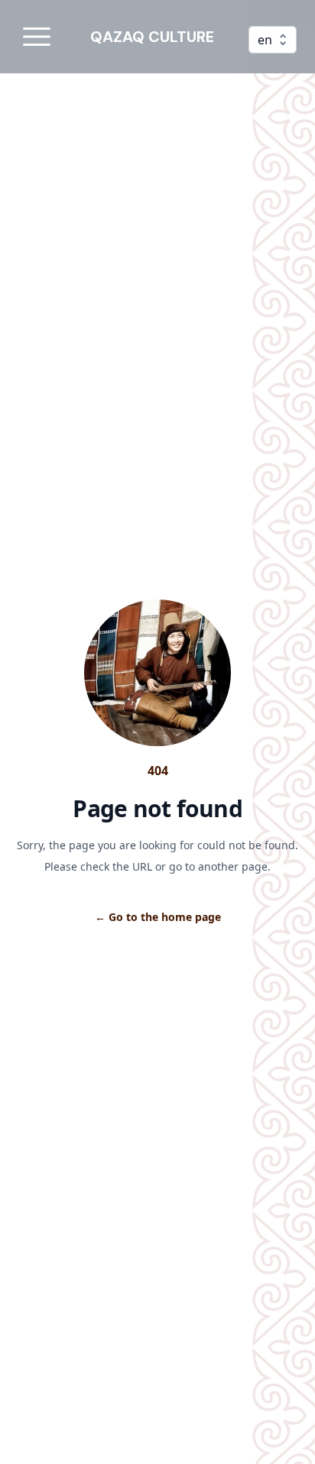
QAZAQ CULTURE (152, 37)
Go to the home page (158, 917)
